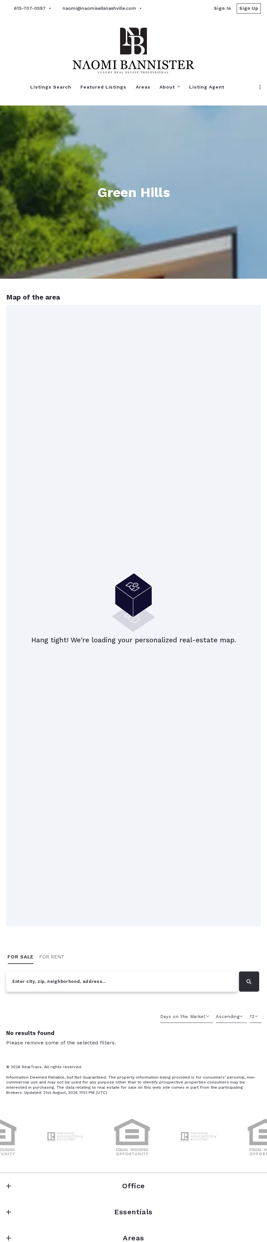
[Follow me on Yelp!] (185, 8)
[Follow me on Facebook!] (149, 8)
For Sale (21, 957)
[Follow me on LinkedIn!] (173, 8)
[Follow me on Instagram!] (161, 8)
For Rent (52, 957)
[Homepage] (133, 50)
